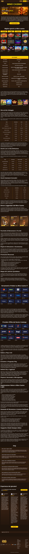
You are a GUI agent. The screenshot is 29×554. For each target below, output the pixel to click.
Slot (24, 31)
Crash (17, 31)
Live (10, 31)
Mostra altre (14, 526)
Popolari (3, 31)
